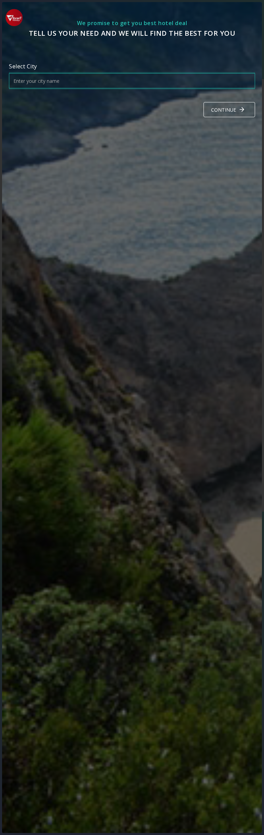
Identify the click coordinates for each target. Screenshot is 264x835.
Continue (223, 110)
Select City (23, 66)
